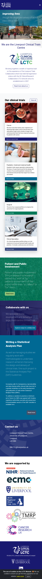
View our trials (10, 178)
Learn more (20, 576)
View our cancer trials (12, 139)
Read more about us (21, 86)
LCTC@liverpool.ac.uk (20, 447)
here (13, 404)
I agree (28, 576)
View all (33, 100)
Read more (10, 294)
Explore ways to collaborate (25, 328)
